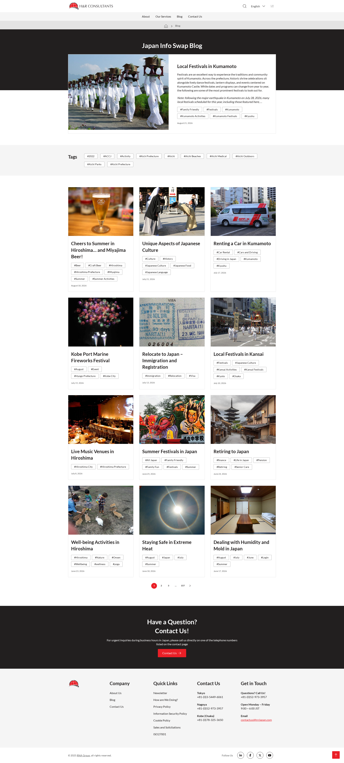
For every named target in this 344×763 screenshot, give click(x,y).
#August (78, 369)
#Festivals (212, 109)
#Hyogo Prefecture (84, 375)
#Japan (166, 557)
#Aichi (171, 156)
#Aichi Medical (218, 156)
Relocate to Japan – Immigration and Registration (162, 360)
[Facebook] (250, 755)
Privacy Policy (162, 706)
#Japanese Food (182, 265)
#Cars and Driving (247, 252)
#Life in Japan (241, 460)
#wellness (99, 564)
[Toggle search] (244, 6)
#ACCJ (107, 156)
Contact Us (195, 16)
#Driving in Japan (226, 258)
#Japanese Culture (155, 265)
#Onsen (116, 557)
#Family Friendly (189, 109)
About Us (115, 693)
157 (183, 585)
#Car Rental (223, 252)
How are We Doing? (165, 699)
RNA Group (83, 755)
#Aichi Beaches (192, 156)
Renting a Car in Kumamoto (242, 243)
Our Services (163, 16)
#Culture (150, 258)
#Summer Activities (103, 278)
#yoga (116, 564)
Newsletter (160, 693)
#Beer (77, 265)
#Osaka (236, 376)
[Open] (272, 6)
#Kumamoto (232, 109)
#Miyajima (113, 271)
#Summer (79, 278)
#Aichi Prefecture (120, 164)
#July (180, 557)
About (146, 16)
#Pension (261, 460)
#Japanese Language (156, 272)
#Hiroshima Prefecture (87, 271)
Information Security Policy (170, 713)
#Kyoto (221, 376)
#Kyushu (249, 116)
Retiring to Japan (231, 451)
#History (168, 258)
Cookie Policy (161, 720)
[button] (258, 6)
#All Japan (151, 460)
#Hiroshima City (83, 466)
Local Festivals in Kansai (239, 354)
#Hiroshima (115, 265)
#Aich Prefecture (149, 156)
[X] (260, 755)
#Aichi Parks (94, 164)
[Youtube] (269, 755)
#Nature (99, 557)
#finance (221, 460)
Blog (179, 16)
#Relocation (174, 375)
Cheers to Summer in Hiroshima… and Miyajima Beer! (98, 250)
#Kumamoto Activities (192, 116)
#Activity (125, 156)
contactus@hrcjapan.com (256, 719)
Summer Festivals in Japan (169, 451)
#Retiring (222, 466)
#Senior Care (242, 466)
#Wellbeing (80, 564)
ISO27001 (159, 734)
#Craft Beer (94, 265)
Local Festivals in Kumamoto (206, 66)
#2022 (90, 156)
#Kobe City (109, 375)
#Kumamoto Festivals (225, 116)
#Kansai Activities (227, 369)
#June (250, 557)
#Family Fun (152, 466)
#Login (265, 557)
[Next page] (190, 586)
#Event (95, 369)
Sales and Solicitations (167, 727)
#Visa (192, 375)
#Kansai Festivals (253, 369)
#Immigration (153, 375)
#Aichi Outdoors (245, 156)
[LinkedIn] (240, 755)
